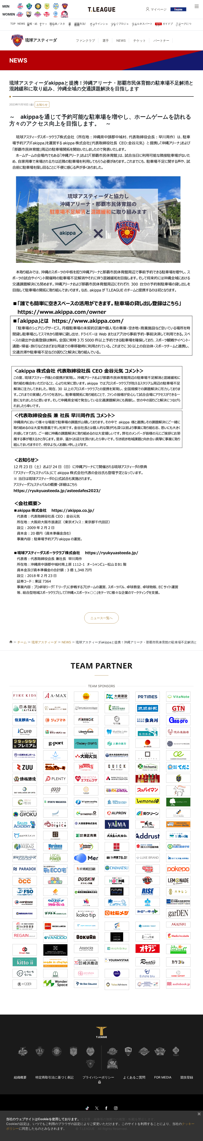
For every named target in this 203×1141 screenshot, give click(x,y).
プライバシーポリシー (98, 1077)
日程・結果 (32, 24)
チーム (22, 642)
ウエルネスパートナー (142, 24)
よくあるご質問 (134, 1077)
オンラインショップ (99, 24)
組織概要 (20, 1077)
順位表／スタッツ (57, 24)
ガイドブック (164, 24)
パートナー (161, 40)
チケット (43, 24)
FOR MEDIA (162, 1077)
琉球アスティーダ (44, 642)
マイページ (159, 9)
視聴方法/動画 (80, 24)
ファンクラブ (85, 40)
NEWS (21, 23)
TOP (12, 23)
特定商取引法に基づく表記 (54, 1077)
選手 (69, 24)
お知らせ (42, 104)
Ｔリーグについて (183, 24)
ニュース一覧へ (101, 618)
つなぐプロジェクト (120, 24)
